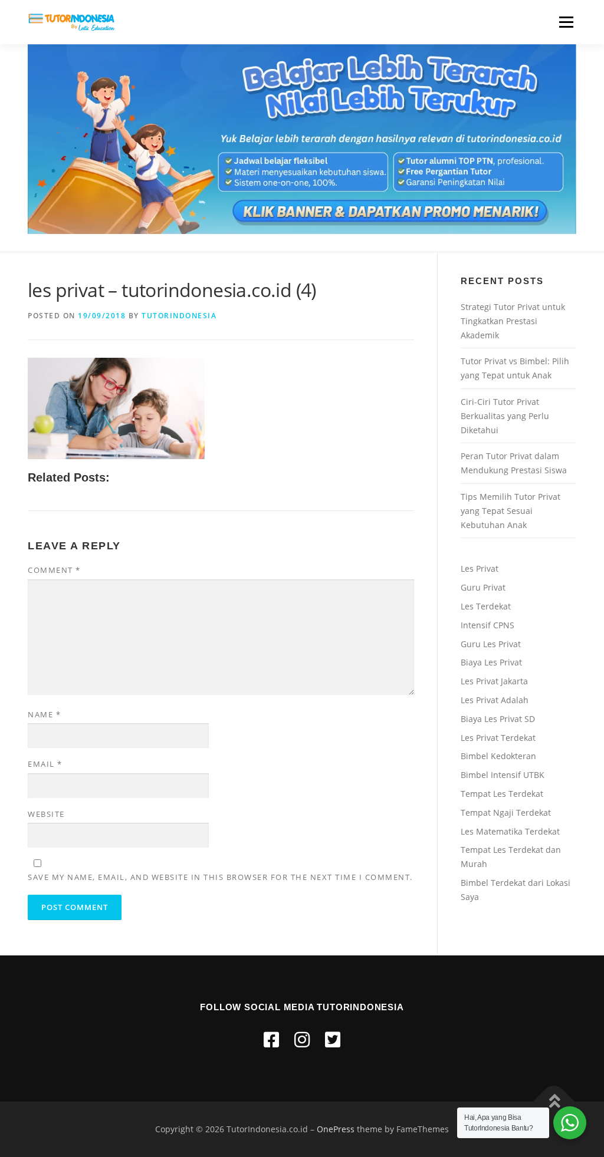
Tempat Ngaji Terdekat (506, 812)
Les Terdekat (486, 606)
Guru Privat (483, 587)
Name (44, 714)
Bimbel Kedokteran (498, 756)
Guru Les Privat (491, 644)
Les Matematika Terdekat (510, 831)
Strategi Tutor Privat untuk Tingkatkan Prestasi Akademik (513, 321)
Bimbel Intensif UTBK (502, 774)
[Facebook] (271, 1039)
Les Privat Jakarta (494, 681)
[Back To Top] (554, 1102)
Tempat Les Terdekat (502, 793)
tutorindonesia (179, 316)
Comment (54, 570)
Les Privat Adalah (494, 700)
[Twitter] (332, 1039)
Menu (566, 22)
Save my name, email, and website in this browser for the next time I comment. (220, 877)
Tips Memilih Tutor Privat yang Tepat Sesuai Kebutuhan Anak (510, 510)
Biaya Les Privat (491, 662)
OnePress (335, 1129)
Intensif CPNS (487, 625)
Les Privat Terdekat (498, 737)
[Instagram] (302, 1039)
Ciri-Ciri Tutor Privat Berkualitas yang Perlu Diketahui (505, 416)
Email (45, 764)
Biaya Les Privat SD (498, 718)
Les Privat (479, 568)
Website (46, 814)
